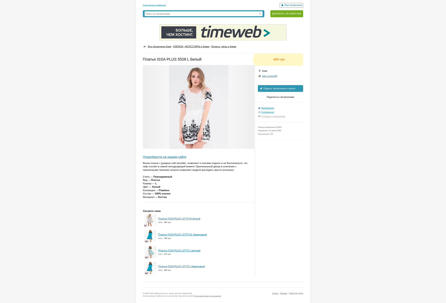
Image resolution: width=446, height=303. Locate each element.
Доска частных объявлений (154, 5)
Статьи (275, 293)
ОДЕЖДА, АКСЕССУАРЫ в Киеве (191, 46)
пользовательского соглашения (207, 296)
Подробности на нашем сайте (164, 157)
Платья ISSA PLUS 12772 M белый (179, 218)
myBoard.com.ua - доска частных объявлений (173, 293)
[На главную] (144, 46)
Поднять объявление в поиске (279, 88)
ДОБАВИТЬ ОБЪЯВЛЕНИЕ (286, 13)
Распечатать (267, 108)
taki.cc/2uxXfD (269, 76)
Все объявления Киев (159, 46)
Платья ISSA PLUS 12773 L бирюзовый (181, 266)
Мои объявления (293, 5)
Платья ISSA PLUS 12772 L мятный (179, 250)
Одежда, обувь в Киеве (223, 46)
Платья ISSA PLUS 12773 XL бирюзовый (182, 234)
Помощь (283, 293)
